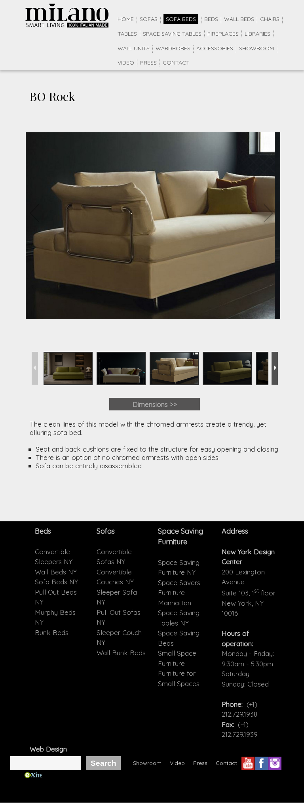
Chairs (269, 19)
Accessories (214, 48)
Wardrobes (173, 48)
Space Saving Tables (172, 33)
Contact (176, 62)
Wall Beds (239, 19)
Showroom (256, 48)
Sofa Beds (181, 19)
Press (148, 62)
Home (126, 19)
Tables (127, 33)
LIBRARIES (257, 33)
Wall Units (134, 48)
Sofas (149, 19)
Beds (211, 19)
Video (126, 62)
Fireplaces (223, 33)
